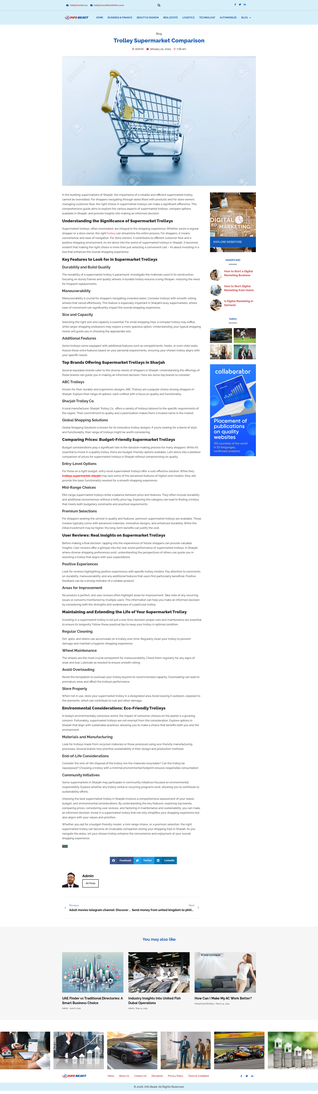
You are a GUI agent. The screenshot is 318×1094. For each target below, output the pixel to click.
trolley (111, 233)
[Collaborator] (233, 455)
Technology (207, 17)
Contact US (140, 1076)
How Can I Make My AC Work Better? (223, 998)
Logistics (188, 17)
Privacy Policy (175, 1076)
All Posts (90, 883)
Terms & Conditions (198, 1076)
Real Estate (170, 17)
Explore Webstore (227, 242)
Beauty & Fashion (148, 17)
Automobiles (228, 17)
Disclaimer (157, 1076)
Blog (244, 17)
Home (99, 17)
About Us (124, 1076)
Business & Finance (120, 17)
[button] (159, 5)
